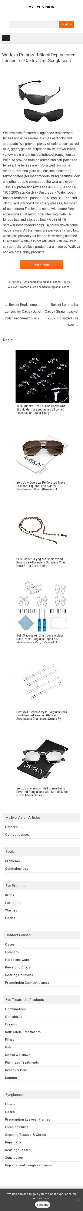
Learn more (41, 265)
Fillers (9, 1040)
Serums (11, 1078)
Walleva (12, 287)
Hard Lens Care (17, 960)
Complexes (13, 1017)
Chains (10, 1104)
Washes (11, 910)
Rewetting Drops (18, 967)
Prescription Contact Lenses (27, 983)
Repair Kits (13, 1142)
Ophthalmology (16, 869)
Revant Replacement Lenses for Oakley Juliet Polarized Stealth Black (23, 311)
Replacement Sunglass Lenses (41, 281)
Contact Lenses (17, 834)
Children (11, 827)
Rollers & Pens (16, 1070)
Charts (10, 918)
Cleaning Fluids (17, 1127)
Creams (11, 1024)
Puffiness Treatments (22, 1062)
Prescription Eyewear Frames (28, 1119)
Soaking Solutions (19, 975)
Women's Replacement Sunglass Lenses (44, 287)
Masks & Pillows (17, 1055)
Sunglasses (14, 1158)
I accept (42, 1204)
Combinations (16, 1009)
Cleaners (12, 952)
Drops (9, 895)
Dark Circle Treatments (23, 1032)
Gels (8, 1047)
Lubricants (13, 903)
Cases (10, 944)
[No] (78, 1200)
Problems (12, 861)
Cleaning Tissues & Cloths (25, 1135)
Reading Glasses (18, 1150)
